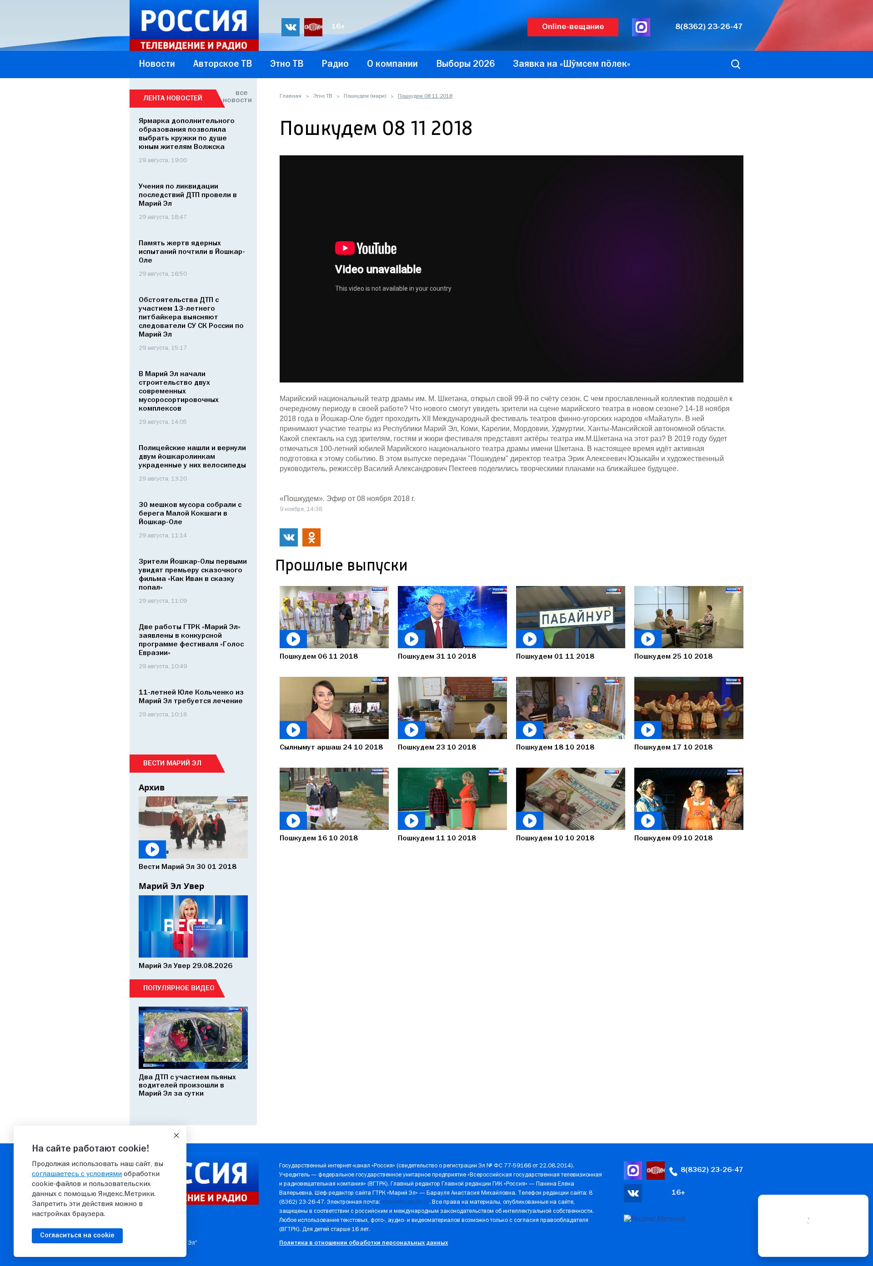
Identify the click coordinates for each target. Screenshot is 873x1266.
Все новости (235, 97)
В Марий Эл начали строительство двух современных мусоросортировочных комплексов (179, 391)
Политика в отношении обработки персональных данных (363, 1243)
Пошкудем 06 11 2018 (319, 657)
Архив (152, 787)
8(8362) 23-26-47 (709, 27)
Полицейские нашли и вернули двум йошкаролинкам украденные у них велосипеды (192, 457)
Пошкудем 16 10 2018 (319, 838)
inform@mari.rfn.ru (405, 1202)
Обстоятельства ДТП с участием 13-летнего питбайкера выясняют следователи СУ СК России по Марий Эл (191, 317)
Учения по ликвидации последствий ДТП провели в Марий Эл (188, 195)
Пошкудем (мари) (365, 96)
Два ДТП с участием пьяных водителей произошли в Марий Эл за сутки (187, 1085)
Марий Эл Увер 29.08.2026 (185, 966)
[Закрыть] (176, 1135)
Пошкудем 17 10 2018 (673, 748)
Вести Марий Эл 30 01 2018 (187, 867)
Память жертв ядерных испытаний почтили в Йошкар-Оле (192, 252)
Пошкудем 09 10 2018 (673, 838)
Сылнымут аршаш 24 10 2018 (331, 748)
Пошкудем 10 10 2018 (555, 838)
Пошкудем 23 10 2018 (437, 748)
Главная (290, 96)
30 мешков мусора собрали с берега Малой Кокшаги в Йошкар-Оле (190, 514)
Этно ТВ (322, 96)
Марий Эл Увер (171, 885)
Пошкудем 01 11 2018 (555, 657)
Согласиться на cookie (77, 1235)
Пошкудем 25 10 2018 (673, 657)
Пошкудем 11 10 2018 (437, 838)
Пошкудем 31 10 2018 (437, 657)
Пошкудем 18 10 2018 (555, 748)
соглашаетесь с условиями (77, 1174)
